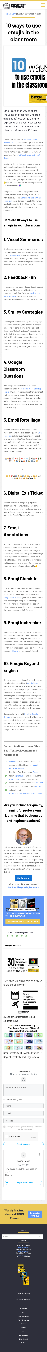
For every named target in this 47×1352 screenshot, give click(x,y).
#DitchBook (14, 779)
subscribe (13, 761)
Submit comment (23, 1144)
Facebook (37, 772)
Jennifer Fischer (10, 142)
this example (15, 255)
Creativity (11, 14)
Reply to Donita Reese (24, 1183)
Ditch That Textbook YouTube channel (25, 793)
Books (23, 1324)
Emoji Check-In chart (12, 597)
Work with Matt (23, 1335)
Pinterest (39, 782)
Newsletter (23, 1308)
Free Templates (23, 1316)
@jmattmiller (20, 775)
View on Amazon (23, 1247)
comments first (29, 1074)
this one (15, 651)
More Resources (23, 1320)
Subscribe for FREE (35, 1214)
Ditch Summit (23, 1339)
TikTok (38, 786)
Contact (23, 1343)
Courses (23, 1328)
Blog (23, 1312)
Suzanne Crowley (31, 139)
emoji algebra (32, 683)
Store (24, 1331)
